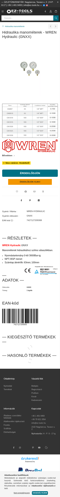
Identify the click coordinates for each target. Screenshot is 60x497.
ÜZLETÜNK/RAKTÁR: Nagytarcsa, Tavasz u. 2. (25, 2)
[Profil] (50, 11)
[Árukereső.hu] (30, 458)
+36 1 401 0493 (14, 5)
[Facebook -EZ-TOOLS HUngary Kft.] (44, 5)
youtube (39, 447)
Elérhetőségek (10, 432)
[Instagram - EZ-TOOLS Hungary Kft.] (46, 5)
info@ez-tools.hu (31, 5)
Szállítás (7, 428)
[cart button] (56, 11)
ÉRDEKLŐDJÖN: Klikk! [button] (30, 182)
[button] (17, 191)
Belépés (34, 386)
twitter (26, 447)
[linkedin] (39, 200)
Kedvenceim (36, 400)
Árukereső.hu (30, 461)
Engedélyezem (40, 493)
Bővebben (7, 155)
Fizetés (7, 425)
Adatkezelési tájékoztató (14, 421)
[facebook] (21, 200)
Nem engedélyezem (22, 493)
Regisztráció (36, 389)
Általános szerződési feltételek (12, 416)
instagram (20, 447)
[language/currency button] (45, 11)
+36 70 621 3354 (38, 419)
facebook (13, 447)
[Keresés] (56, 18)
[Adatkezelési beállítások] (46, 447)
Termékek (8, 389)
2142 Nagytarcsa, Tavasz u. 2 (43, 428)
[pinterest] (30, 200)
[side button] (2, 11)
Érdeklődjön (30, 173)
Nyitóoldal (8, 386)
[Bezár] (58, 2)
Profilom (34, 393)
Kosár (33, 396)
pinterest (32, 447)
